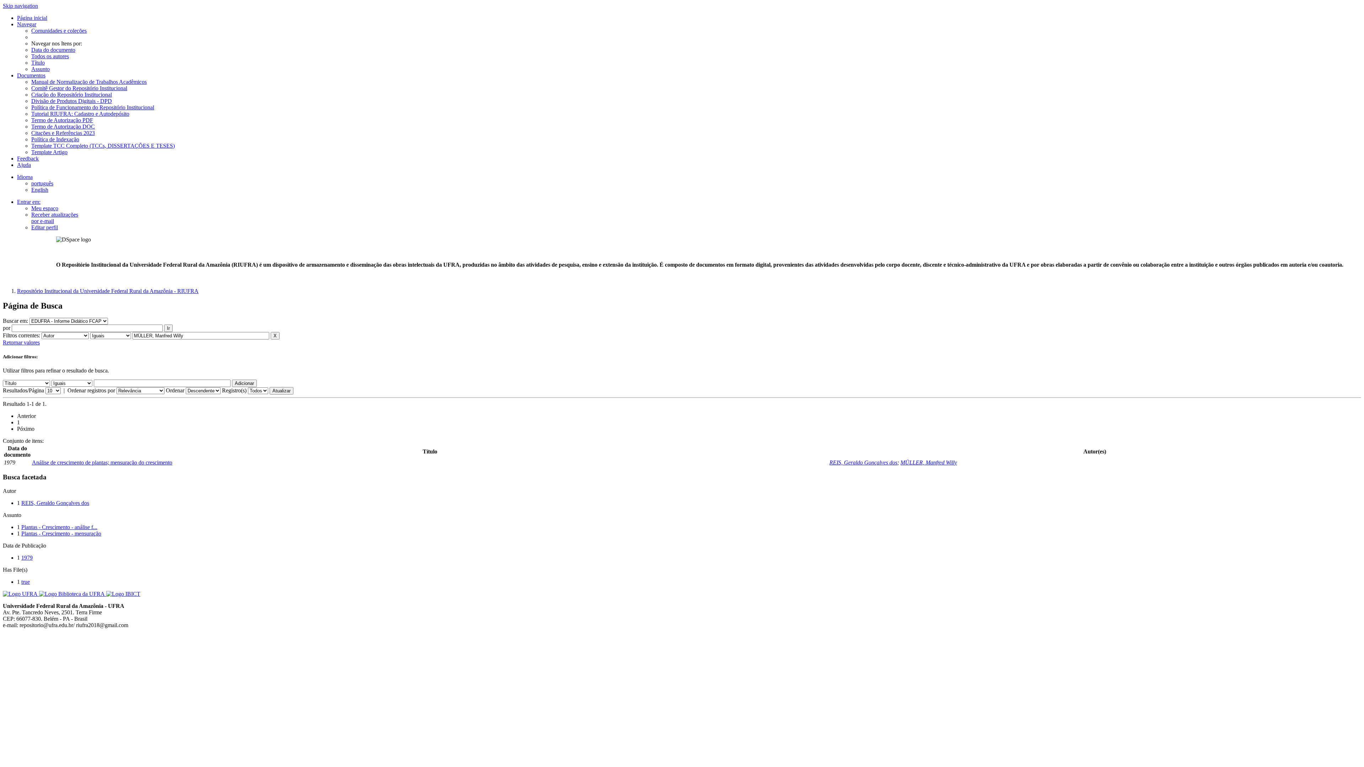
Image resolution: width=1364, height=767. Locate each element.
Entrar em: (28, 202)
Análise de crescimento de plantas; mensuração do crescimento (102, 462)
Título (38, 63)
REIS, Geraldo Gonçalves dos (863, 462)
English (39, 190)
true (25, 582)
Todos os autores (50, 56)
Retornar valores (21, 342)
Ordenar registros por (91, 390)
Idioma (25, 177)
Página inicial (32, 18)
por (6, 328)
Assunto (40, 69)
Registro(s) (234, 390)
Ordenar (175, 390)
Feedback (28, 159)
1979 (27, 558)
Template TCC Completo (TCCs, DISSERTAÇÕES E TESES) (103, 146)
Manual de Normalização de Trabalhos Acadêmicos (89, 82)
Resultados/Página (23, 390)
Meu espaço (44, 208)
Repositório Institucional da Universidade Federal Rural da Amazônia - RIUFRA (108, 291)
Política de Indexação (55, 139)
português (42, 183)
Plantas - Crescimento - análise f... (59, 527)
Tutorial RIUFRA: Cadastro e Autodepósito (80, 114)
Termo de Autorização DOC (63, 127)
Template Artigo (49, 152)
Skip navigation (20, 6)
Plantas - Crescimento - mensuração (61, 534)
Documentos (31, 75)
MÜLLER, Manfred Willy (928, 462)
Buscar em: (16, 321)
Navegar (26, 24)
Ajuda (24, 165)
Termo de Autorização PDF (62, 120)
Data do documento (53, 50)
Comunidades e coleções (59, 31)
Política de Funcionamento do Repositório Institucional (92, 107)
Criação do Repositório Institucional (71, 95)
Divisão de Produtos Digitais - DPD (71, 101)
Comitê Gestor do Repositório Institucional (79, 88)
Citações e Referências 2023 (63, 133)
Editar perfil (44, 227)
